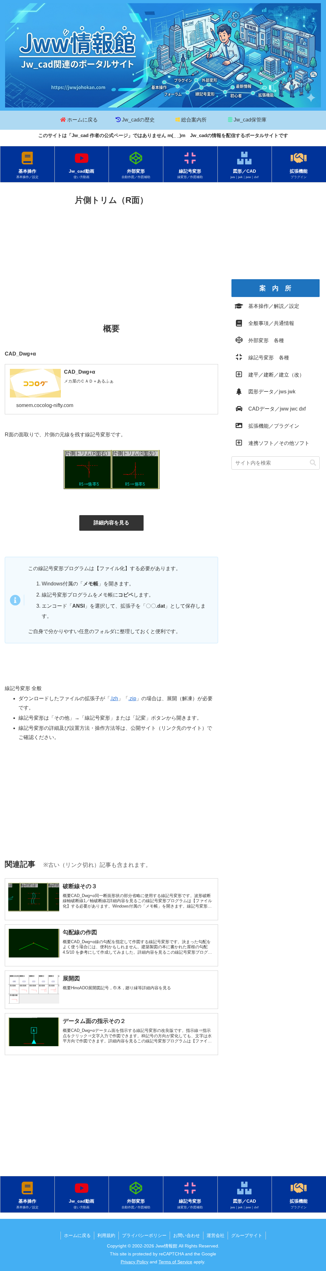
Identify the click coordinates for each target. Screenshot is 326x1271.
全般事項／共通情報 (268, 323)
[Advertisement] (111, 255)
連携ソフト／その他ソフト (276, 443)
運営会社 (215, 1235)
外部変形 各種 (263, 340)
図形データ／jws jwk (269, 391)
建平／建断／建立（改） (273, 374)
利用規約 (106, 1235)
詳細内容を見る (111, 522)
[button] (313, 462)
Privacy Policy (134, 1261)
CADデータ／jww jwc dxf (274, 408)
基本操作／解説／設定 (271, 306)
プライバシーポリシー (144, 1235)
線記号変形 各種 (266, 357)
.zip (132, 698)
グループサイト (246, 1235)
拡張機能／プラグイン (271, 426)
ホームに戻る (77, 1235)
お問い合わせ (186, 1235)
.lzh (114, 698)
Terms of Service (175, 1261)
